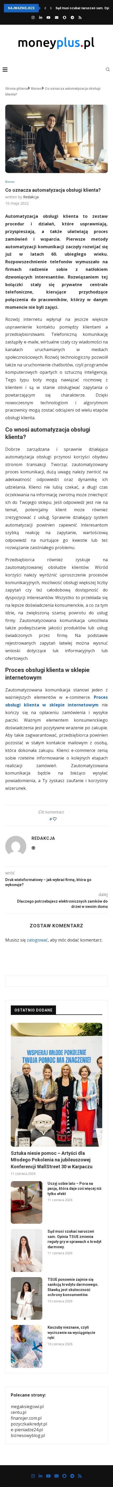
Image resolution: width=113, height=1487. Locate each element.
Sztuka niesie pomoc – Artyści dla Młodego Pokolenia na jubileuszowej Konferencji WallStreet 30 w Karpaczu (52, 1159)
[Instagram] (33, 17)
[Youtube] (48, 17)
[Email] (56, 17)
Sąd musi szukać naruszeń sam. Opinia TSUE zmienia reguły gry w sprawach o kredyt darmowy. (74, 1239)
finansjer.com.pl (26, 1418)
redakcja (31, 196)
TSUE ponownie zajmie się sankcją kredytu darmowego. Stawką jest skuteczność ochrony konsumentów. (73, 1287)
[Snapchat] (64, 17)
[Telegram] (72, 17)
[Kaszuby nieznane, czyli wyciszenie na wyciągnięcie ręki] (26, 1346)
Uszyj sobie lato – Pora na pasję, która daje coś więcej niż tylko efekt (74, 1188)
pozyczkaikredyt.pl (29, 1424)
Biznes (36, 88)
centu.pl (18, 1412)
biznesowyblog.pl (28, 1435)
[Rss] (80, 17)
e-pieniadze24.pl (27, 1430)
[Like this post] (58, 819)
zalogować (37, 940)
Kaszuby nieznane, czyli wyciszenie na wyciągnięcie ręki (71, 1332)
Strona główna (16, 88)
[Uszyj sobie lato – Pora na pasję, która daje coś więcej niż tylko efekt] (26, 1202)
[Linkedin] (40, 17)
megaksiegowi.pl (27, 1406)
